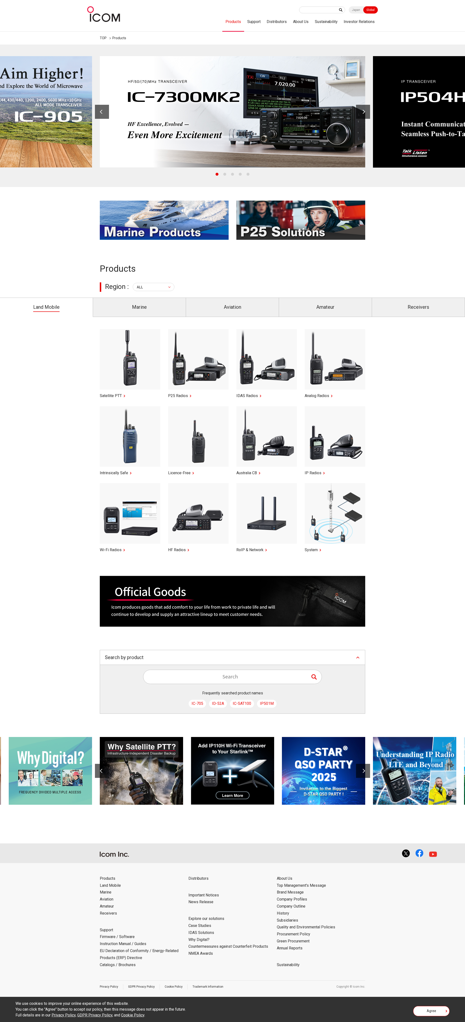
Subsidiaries (287, 920)
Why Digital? (198, 939)
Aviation (106, 899)
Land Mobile (110, 885)
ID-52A (218, 703)
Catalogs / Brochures (118, 964)
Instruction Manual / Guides (123, 943)
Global (370, 10)
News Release (200, 902)
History (283, 913)
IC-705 (197, 703)
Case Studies (199, 925)
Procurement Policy (293, 934)
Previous (102, 112)
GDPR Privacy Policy (141, 986)
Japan (356, 10)
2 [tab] (224, 174)
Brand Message (290, 892)
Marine (105, 892)
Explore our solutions (206, 918)
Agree (431, 1011)
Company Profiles (292, 899)
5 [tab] (248, 174)
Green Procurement (293, 941)
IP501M (267, 703)
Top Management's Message (301, 885)
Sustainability (326, 21)
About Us (301, 21)
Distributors (277, 21)
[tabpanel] (232, 111)
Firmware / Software (117, 936)
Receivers (108, 913)
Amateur (107, 906)
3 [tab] (232, 174)
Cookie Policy (174, 986)
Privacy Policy (109, 986)
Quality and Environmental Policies (306, 927)
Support (254, 21)
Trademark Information (208, 986)
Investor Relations (359, 21)
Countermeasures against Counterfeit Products (228, 946)
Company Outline (291, 906)
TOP (103, 38)
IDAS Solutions (201, 932)
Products (233, 21)
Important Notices (203, 895)
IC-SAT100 (242, 703)
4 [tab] (240, 174)
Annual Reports (289, 948)
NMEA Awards (200, 953)
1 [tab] (217, 174)
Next (363, 112)
